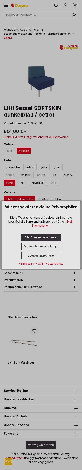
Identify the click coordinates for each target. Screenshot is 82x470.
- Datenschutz (54, 263)
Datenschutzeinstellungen (41, 246)
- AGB (40, 263)
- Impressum (27, 263)
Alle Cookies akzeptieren (41, 237)
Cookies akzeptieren (41, 255)
